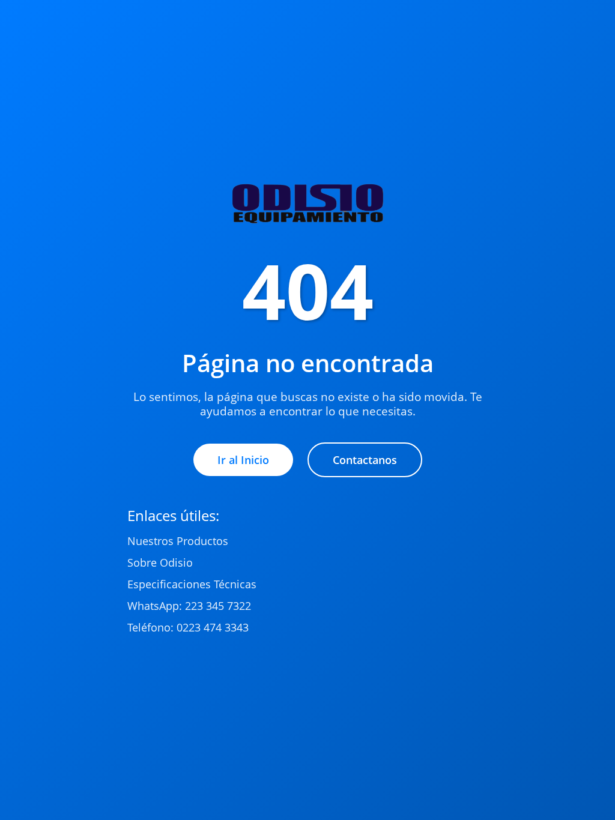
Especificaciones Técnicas (191, 584)
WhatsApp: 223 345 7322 (189, 605)
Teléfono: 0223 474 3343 (188, 627)
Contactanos (365, 460)
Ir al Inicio (243, 460)
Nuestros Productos (177, 541)
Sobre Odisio (160, 562)
